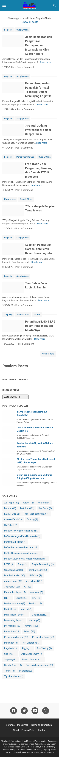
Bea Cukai (45, 508)
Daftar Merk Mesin (15, 542)
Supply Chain (22, 30)
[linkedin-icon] (34, 710)
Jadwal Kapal (13, 581)
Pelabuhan (12, 631)
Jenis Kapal (34, 581)
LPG (36, 598)
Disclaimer (22, 725)
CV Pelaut (10, 525)
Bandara (10, 508)
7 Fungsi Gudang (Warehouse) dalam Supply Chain (38, 130)
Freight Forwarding (43, 564)
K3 (27, 586)
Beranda (10, 725)
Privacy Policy (28, 730)
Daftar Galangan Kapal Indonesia (22, 536)
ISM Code (35, 575)
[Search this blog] (55, 5)
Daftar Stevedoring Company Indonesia (25, 558)
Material (26, 609)
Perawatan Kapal (43, 637)
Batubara (27, 508)
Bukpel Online (12, 514)
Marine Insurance (14, 603)
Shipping (8, 314)
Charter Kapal (13, 519)
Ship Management (31, 654)
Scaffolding (44, 648)
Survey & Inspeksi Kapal (39, 665)
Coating (32, 519)
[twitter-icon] (24, 710)
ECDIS (9, 564)
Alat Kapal (11, 502)
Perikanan (11, 643)
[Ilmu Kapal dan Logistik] (29, 5)
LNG (7, 598)
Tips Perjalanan (13, 676)
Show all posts (30, 22)
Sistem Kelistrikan (32, 659)
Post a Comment (25, 67)
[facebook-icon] (13, 710)
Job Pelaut (12, 586)
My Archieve (10, 199)
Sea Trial (10, 654)
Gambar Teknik (37, 570)
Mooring (34, 620)
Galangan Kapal (14, 570)
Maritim (35, 603)
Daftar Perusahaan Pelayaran (20, 547)
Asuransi (44, 502)
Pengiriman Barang (25, 157)
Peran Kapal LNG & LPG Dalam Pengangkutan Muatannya (40, 326)
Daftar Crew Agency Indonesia (21, 530)
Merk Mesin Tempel (15, 614)
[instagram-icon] (45, 710)
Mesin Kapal (40, 614)
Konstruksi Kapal (15, 592)
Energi (22, 564)
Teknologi (25, 671)
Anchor (28, 502)
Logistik (8, 30)
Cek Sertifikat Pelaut (37, 514)
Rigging (27, 648)
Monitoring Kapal (14, 620)
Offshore (31, 626)
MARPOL (10, 609)
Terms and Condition (41, 725)
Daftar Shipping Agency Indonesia (23, 553)
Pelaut (29, 631)
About (16, 730)
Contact (42, 730)
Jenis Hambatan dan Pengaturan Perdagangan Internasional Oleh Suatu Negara (38, 45)
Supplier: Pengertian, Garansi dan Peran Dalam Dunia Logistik (38, 249)
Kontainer (36, 592)
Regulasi (10, 648)
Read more (45, 62)
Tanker (37, 314)
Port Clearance (31, 643)
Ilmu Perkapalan (14, 575)
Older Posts (48, 353)
